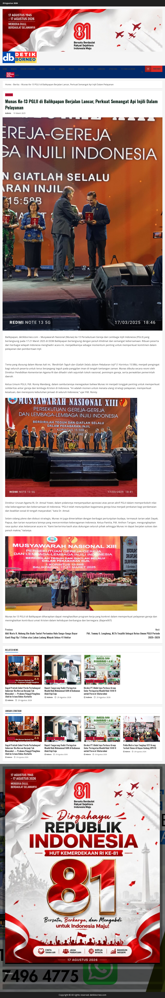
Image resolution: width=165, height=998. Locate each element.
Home (5, 68)
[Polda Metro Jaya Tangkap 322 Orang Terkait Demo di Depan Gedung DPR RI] (141, 729)
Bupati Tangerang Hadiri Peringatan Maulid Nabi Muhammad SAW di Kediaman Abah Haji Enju (62, 690)
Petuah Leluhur (128, 68)
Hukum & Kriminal (28, 68)
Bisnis (42, 68)
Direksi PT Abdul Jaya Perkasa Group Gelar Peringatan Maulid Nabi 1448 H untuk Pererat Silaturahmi (100, 690)
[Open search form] (142, 71)
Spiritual (113, 68)
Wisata (71, 68)
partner (156, 68)
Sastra (81, 68)
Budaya (62, 68)
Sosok (91, 68)
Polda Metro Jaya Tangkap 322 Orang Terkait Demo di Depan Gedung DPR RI (139, 747)
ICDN (7, 74)
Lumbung (101, 68)
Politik (52, 68)
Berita (14, 68)
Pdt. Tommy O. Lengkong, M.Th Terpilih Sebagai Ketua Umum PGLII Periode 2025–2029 (123, 633)
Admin (8, 113)
